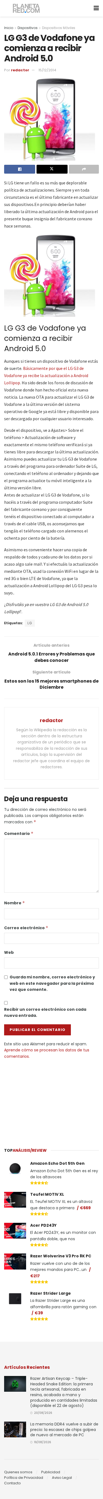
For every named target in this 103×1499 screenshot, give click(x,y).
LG (29, 623)
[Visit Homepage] (26, 8)
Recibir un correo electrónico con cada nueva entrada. (45, 1012)
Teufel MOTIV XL (47, 1194)
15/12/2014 (47, 70)
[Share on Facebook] (19, 169)
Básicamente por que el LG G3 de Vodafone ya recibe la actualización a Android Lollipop (46, 375)
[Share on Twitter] (52, 169)
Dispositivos (28, 27)
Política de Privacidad (23, 1477)
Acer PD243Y (43, 1225)
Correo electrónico (26, 928)
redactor (20, 70)
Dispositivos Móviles (58, 27)
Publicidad (50, 1472)
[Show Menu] (96, 8)
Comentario (19, 833)
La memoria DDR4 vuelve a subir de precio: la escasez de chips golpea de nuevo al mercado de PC (64, 1429)
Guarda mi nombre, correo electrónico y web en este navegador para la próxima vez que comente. (52, 983)
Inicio (8, 27)
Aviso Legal (62, 1477)
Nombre (14, 903)
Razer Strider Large (50, 1293)
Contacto (12, 1483)
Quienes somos (18, 1472)
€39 (39, 1313)
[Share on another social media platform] (84, 169)
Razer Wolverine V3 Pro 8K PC (60, 1256)
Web (9, 952)
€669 (85, 1208)
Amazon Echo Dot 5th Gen (57, 1163)
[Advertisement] (51, 1100)
